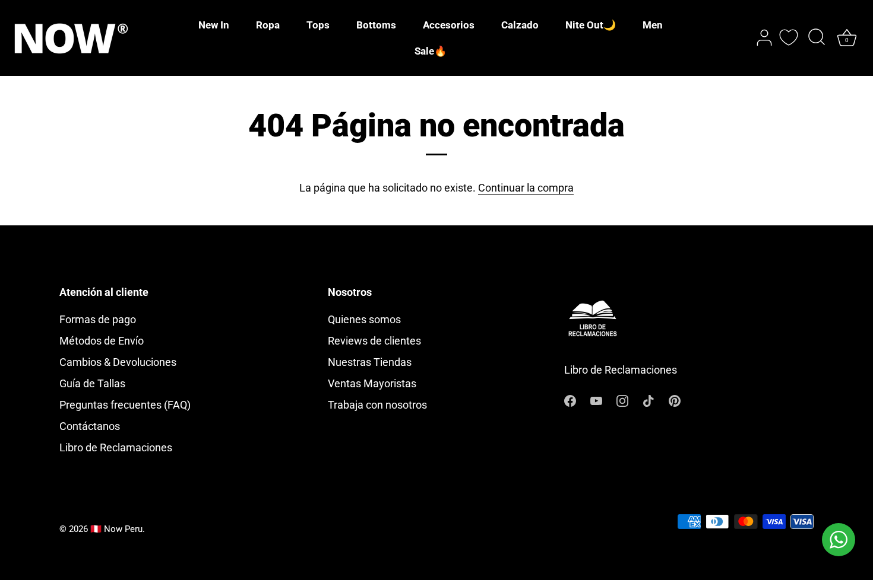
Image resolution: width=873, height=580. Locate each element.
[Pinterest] (675, 400)
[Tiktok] (648, 400)
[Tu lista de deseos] (789, 37)
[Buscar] (817, 38)
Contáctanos (89, 426)
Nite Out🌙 (590, 25)
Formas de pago (97, 319)
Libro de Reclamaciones (115, 447)
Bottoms (376, 25)
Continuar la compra (526, 187)
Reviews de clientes (374, 340)
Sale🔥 (431, 51)
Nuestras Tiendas (370, 362)
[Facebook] (570, 400)
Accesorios (449, 25)
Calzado (520, 25)
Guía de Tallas (92, 383)
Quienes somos (364, 319)
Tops (318, 25)
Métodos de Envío (101, 340)
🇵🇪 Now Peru (116, 529)
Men (653, 25)
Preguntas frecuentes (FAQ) (125, 405)
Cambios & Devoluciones (117, 362)
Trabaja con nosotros (377, 405)
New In (213, 25)
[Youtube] (596, 400)
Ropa (268, 25)
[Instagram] (622, 400)
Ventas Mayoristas (372, 383)
